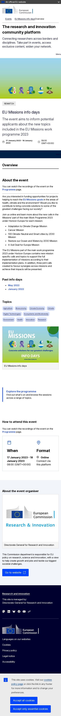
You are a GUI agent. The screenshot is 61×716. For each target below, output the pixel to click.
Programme (8, 189)
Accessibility (8, 661)
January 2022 (16, 289)
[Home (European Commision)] (19, 10)
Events (8, 19)
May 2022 (13, 285)
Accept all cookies (24, 700)
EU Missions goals (33, 199)
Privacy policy (9, 650)
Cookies (6, 644)
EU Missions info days (25, 19)
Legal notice (8, 656)
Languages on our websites (16, 639)
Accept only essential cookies (30, 708)
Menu (58, 54)
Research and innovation (16, 593)
